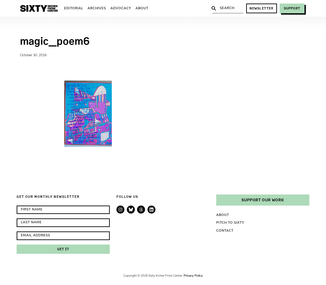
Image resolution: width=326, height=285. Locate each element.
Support (292, 8)
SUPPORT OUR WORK (263, 199)
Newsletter (261, 8)
